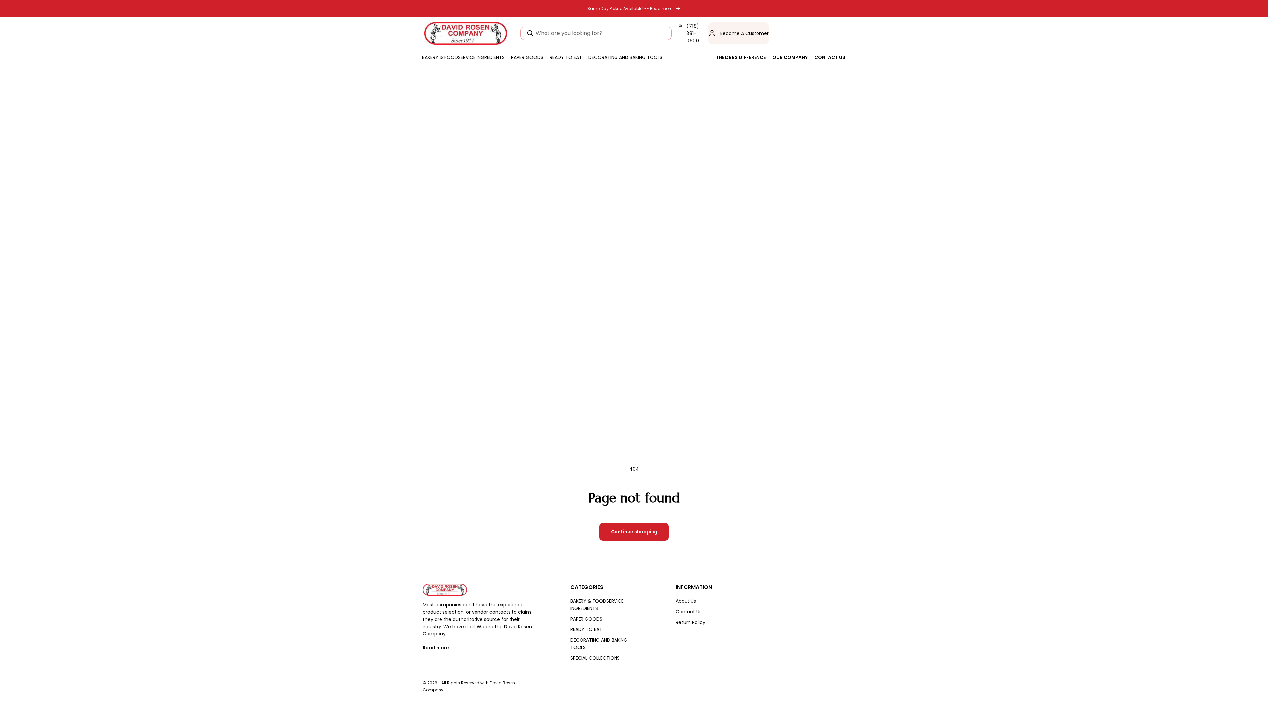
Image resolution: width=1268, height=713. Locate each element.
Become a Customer (744, 33)
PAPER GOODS (586, 619)
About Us (686, 601)
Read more (436, 648)
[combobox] (596, 33)
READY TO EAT (586, 629)
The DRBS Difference (741, 57)
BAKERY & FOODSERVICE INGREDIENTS (597, 605)
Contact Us (689, 611)
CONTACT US (829, 57)
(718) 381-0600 (693, 33)
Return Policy (690, 622)
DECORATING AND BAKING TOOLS (598, 644)
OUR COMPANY (790, 57)
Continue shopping (634, 531)
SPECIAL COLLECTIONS (595, 658)
